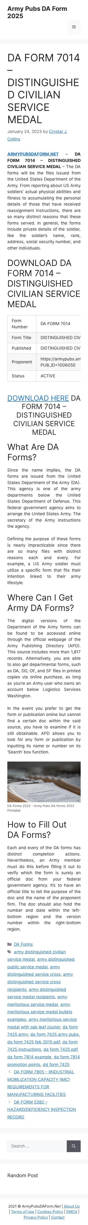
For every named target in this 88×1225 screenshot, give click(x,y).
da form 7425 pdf (60, 1049)
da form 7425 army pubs (54, 1034)
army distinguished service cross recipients (40, 982)
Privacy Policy (36, 1217)
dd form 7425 (56, 1064)
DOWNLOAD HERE (38, 398)
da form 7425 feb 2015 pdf (33, 1042)
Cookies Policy (50, 1211)
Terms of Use (22, 1211)
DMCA (71, 1211)
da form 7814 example (29, 1056)
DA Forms (23, 944)
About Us (72, 1206)
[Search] (74, 1146)
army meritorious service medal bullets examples (39, 1012)
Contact (58, 1217)
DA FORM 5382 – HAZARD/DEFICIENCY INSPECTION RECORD (41, 1110)
